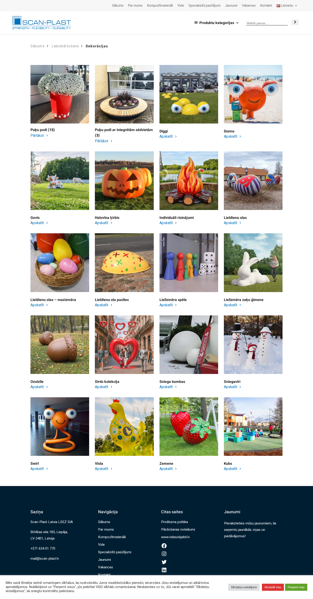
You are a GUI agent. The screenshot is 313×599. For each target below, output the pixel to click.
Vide (181, 5)
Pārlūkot (37, 135)
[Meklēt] (295, 22)
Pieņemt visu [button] (296, 587)
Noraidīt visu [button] (273, 587)
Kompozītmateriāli (160, 5)
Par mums (135, 5)
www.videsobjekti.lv (175, 537)
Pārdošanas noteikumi (178, 529)
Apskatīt (166, 136)
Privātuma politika (174, 522)
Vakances (249, 5)
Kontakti (266, 5)
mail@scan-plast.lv (44, 558)
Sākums (118, 5)
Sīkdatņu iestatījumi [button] (244, 587)
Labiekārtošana (65, 46)
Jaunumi (231, 5)
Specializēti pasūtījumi (204, 5)
